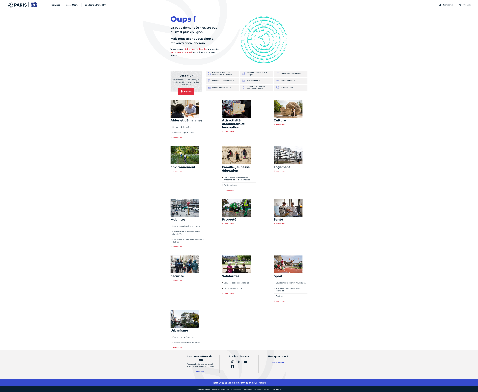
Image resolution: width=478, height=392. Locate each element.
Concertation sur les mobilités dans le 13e (186, 232)
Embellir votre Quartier (183, 337)
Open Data (248, 389)
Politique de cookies (261, 389)
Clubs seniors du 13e (233, 288)
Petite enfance (231, 185)
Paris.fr (262, 382)
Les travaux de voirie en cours (186, 226)
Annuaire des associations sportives (287, 289)
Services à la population (183, 132)
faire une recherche (196, 49)
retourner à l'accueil (182, 52)
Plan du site (276, 389)
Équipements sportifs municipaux (291, 283)
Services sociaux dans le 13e (236, 283)
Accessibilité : (226, 389)
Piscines (279, 296)
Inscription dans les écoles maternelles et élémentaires (237, 178)
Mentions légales (203, 389)
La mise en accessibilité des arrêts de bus (188, 240)
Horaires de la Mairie (181, 127)
